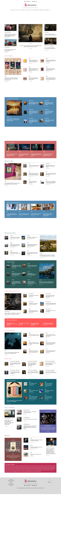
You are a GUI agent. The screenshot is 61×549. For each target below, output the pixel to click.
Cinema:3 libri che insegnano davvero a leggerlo (35, 454)
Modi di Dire (52, 45)
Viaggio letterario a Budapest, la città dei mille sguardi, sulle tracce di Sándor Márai (16, 274)
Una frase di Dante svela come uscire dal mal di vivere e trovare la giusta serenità (51, 335)
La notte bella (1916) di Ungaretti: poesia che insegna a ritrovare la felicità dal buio (24, 155)
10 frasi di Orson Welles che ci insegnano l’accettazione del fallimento (36, 440)
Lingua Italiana (7, 47)
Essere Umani (46, 32)
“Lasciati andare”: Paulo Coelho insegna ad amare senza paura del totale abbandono (13, 119)
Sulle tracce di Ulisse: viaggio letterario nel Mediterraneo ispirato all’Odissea (46, 282)
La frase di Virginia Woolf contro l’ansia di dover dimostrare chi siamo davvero (51, 351)
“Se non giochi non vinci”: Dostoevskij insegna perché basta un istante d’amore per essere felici (33, 121)
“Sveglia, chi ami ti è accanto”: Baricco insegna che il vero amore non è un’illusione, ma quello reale (33, 112)
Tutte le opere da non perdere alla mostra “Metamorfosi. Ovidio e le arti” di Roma (51, 174)
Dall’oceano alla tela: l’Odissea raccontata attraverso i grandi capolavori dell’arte (47, 214)
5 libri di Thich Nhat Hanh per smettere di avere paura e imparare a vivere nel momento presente (51, 78)
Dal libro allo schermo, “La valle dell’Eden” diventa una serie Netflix (30, 412)
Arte (5, 181)
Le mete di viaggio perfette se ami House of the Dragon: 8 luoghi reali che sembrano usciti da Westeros (16, 282)
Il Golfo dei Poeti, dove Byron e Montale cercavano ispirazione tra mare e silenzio (47, 256)
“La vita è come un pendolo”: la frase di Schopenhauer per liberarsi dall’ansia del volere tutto (30, 46)
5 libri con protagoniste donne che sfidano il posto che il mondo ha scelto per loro (51, 61)
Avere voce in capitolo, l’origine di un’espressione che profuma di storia (49, 48)
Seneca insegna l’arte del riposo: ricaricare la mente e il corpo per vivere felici (49, 120)
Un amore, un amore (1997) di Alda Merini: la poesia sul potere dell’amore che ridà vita (12, 155)
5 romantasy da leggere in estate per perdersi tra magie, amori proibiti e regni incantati (11, 78)
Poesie (8, 151)
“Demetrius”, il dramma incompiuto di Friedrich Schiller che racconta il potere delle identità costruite (13, 456)
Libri (29, 58)
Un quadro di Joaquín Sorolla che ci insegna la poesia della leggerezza (24, 214)
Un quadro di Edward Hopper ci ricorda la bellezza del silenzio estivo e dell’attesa (12, 214)
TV (10, 32)
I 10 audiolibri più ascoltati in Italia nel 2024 (49, 391)
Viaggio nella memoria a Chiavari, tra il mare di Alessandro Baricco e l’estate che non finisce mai (31, 282)
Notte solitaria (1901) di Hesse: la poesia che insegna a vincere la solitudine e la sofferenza (48, 155)
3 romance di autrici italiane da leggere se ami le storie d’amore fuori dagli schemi (33, 78)
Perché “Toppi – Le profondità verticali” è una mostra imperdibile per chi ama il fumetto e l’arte (51, 182)
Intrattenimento (7, 32)
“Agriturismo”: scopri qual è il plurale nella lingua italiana (33, 304)
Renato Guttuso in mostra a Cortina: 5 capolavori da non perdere (33, 182)
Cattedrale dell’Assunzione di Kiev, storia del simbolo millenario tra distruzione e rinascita (32, 245)
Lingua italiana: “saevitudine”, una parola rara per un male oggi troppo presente (12, 314)
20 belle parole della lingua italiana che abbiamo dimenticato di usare (51, 304)
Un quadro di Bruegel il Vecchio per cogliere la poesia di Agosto (36, 214)
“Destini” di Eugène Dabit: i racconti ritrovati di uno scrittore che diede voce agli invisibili (33, 61)
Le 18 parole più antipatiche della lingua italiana (34, 296)
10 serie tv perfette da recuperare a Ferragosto (30, 419)
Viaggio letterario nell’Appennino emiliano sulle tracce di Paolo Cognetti (31, 274)
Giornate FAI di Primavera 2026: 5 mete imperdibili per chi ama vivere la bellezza (32, 253)
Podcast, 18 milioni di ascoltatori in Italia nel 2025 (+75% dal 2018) (14, 401)
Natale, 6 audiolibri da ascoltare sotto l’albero (34, 391)
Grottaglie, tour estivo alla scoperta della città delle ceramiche (32, 237)
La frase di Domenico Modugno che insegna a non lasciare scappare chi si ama (34, 343)
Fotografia (48, 163)
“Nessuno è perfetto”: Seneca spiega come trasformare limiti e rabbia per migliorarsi (34, 103)
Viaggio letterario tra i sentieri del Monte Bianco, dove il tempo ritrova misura (16, 266)
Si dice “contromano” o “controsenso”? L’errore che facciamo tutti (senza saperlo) (10, 50)
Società (11, 235)
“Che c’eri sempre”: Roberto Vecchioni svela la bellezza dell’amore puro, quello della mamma (49, 112)
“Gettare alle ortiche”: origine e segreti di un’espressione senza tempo (50, 372)
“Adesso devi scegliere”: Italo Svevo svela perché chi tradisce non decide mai (50, 34)
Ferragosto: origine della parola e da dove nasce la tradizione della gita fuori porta (15, 364)
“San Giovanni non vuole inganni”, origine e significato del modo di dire (33, 372)
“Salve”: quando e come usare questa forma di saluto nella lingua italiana (50, 296)
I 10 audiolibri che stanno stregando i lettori (33, 384)
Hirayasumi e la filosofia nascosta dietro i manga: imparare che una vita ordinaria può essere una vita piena (34, 69)
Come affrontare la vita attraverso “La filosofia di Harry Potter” (48, 397)
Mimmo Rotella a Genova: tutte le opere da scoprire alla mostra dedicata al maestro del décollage (34, 174)
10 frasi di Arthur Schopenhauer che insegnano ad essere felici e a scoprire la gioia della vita (51, 343)
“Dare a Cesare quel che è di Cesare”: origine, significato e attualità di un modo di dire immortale (32, 364)
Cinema (53, 446)
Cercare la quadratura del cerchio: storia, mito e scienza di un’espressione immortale (50, 364)
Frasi (30, 43)
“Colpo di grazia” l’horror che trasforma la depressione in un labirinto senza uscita (50, 69)
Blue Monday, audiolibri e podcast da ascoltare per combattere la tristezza (48, 384)
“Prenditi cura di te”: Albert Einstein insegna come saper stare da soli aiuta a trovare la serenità (49, 103)
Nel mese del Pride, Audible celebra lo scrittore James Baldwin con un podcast (33, 397)
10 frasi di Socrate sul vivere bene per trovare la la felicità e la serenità (34, 335)
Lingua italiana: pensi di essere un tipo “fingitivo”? (51, 311)
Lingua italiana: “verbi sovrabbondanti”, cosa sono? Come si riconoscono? (12, 324)
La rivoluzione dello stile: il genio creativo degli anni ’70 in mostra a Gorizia (12, 184)
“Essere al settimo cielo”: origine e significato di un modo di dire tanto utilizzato (15, 372)
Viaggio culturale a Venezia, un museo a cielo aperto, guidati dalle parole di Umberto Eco (15, 245)
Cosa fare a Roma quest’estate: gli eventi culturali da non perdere (36, 447)
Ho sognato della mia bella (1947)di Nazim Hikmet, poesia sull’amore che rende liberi (36, 155)
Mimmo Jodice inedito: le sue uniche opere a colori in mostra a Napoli (50, 166)
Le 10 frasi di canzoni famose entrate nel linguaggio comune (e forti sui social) (33, 311)
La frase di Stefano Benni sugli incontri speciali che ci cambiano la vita (12, 353)
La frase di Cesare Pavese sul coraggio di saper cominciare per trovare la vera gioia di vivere (33, 351)
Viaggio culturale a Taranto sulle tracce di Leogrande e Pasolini (15, 237)
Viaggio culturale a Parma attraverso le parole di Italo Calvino (15, 253)
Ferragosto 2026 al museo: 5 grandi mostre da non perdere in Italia (34, 166)
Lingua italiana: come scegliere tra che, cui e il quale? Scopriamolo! (48, 323)
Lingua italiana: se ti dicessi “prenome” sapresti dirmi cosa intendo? (35, 324)
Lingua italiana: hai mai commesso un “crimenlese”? (24, 323)
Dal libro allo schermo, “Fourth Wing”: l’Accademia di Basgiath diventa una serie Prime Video (9, 422)
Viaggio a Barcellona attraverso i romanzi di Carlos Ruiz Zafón (32, 266)
